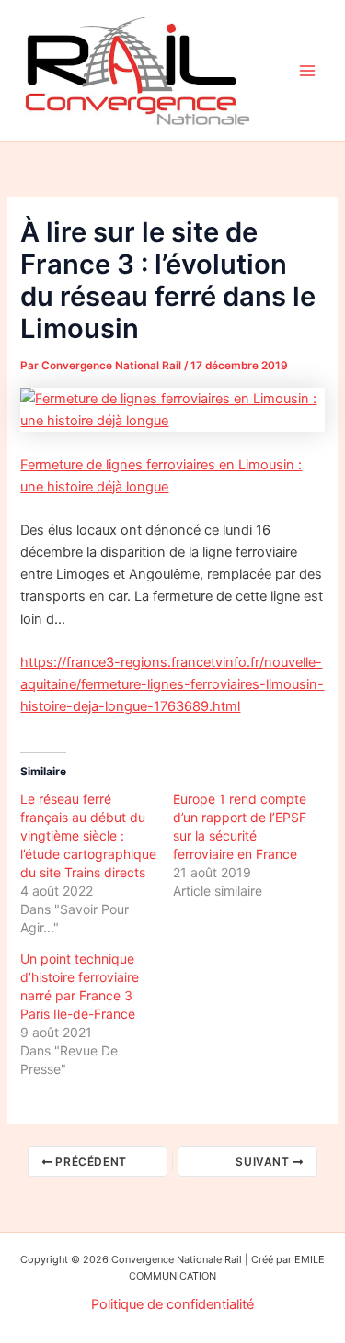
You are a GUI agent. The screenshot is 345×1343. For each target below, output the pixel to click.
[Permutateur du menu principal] (307, 70)
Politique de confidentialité (172, 1304)
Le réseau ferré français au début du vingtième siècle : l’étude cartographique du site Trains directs (88, 835)
